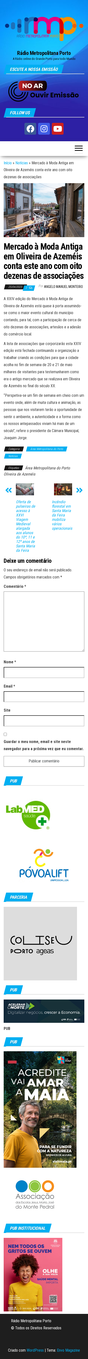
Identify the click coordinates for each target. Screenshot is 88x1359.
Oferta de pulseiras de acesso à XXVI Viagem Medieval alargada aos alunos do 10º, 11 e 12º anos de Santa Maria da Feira (25, 526)
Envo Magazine (68, 1350)
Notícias (21, 163)
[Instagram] (44, 129)
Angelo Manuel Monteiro (63, 287)
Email (9, 686)
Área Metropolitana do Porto (46, 449)
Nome (10, 662)
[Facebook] (30, 129)
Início (8, 163)
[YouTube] (58, 129)
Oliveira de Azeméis (19, 474)
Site (7, 710)
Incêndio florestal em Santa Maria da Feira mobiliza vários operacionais (62, 515)
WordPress (35, 1350)
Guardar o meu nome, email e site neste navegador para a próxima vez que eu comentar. (44, 745)
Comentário (15, 586)
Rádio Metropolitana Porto (44, 53)
